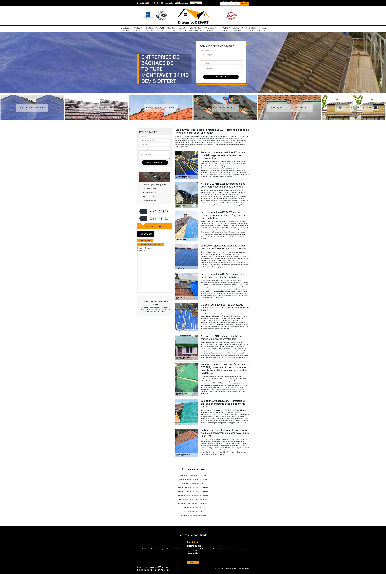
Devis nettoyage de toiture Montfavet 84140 (193, 491)
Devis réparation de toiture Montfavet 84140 (193, 487)
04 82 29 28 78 (143, 3)
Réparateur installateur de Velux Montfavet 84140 (193, 503)
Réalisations (195, 3)
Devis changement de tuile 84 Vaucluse (224, 29)
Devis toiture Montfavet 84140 (193, 511)
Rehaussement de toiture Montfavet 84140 (193, 499)
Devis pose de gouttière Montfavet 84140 (193, 479)
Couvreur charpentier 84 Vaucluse (125, 29)
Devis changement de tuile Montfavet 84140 (193, 495)
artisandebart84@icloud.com (176, 3)
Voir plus (193, 562)
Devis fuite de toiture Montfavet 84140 (193, 475)
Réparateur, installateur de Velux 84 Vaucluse (195, 29)
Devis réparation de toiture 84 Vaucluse (250, 29)
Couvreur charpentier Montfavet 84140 (193, 507)
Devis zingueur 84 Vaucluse (262, 29)
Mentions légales (243, 568)
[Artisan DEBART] (193, 15)
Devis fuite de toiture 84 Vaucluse (160, 29)
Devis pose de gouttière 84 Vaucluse (137, 29)
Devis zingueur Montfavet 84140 (193, 483)
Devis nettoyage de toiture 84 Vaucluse (237, 29)
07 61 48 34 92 (157, 3)
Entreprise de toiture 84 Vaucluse (172, 29)
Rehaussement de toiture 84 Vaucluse (210, 29)
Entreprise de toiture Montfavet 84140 (193, 515)
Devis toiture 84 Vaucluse (182, 29)
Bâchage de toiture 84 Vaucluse (149, 29)
